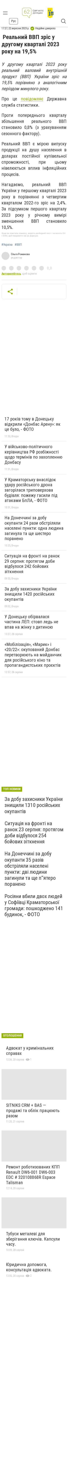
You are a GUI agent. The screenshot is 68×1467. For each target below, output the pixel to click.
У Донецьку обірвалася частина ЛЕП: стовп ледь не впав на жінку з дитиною (31, 622)
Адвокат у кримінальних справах (30, 1050)
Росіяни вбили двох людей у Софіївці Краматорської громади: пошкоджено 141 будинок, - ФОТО (34, 905)
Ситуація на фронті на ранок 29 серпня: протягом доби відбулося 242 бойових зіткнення (32, 563)
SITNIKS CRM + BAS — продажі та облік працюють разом (33, 1110)
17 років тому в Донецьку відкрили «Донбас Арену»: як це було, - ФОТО (32, 424)
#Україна (7, 244)
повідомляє (32, 99)
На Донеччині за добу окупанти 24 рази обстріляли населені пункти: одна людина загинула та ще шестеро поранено (34, 528)
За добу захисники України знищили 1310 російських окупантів (34, 805)
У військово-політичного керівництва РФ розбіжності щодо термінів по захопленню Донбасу (33, 454)
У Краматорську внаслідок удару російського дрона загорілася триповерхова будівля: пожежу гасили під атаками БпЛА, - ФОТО (31, 490)
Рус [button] (13, 21)
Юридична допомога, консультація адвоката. (29, 1267)
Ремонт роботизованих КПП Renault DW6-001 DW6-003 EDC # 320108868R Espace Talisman (33, 1174)
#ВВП (18, 244)
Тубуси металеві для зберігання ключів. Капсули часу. (33, 1239)
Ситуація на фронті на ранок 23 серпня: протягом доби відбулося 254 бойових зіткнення (34, 832)
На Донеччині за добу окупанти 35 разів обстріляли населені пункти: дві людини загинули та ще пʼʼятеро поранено (30, 868)
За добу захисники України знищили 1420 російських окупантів (31, 594)
